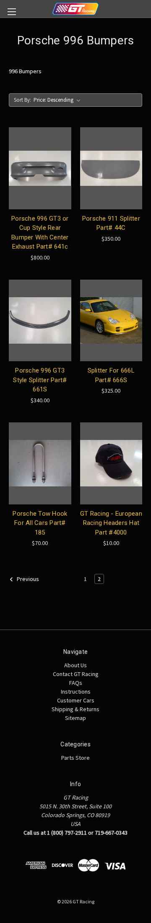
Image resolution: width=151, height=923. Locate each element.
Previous (27, 579)
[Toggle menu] (11, 11)
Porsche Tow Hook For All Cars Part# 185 (40, 523)
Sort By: (22, 99)
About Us (75, 665)
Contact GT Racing (76, 674)
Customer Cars (75, 700)
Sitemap (75, 718)
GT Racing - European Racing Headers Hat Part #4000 (111, 523)
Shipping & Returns (75, 709)
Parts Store (75, 757)
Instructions (76, 691)
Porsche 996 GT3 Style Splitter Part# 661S (40, 380)
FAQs (75, 682)
